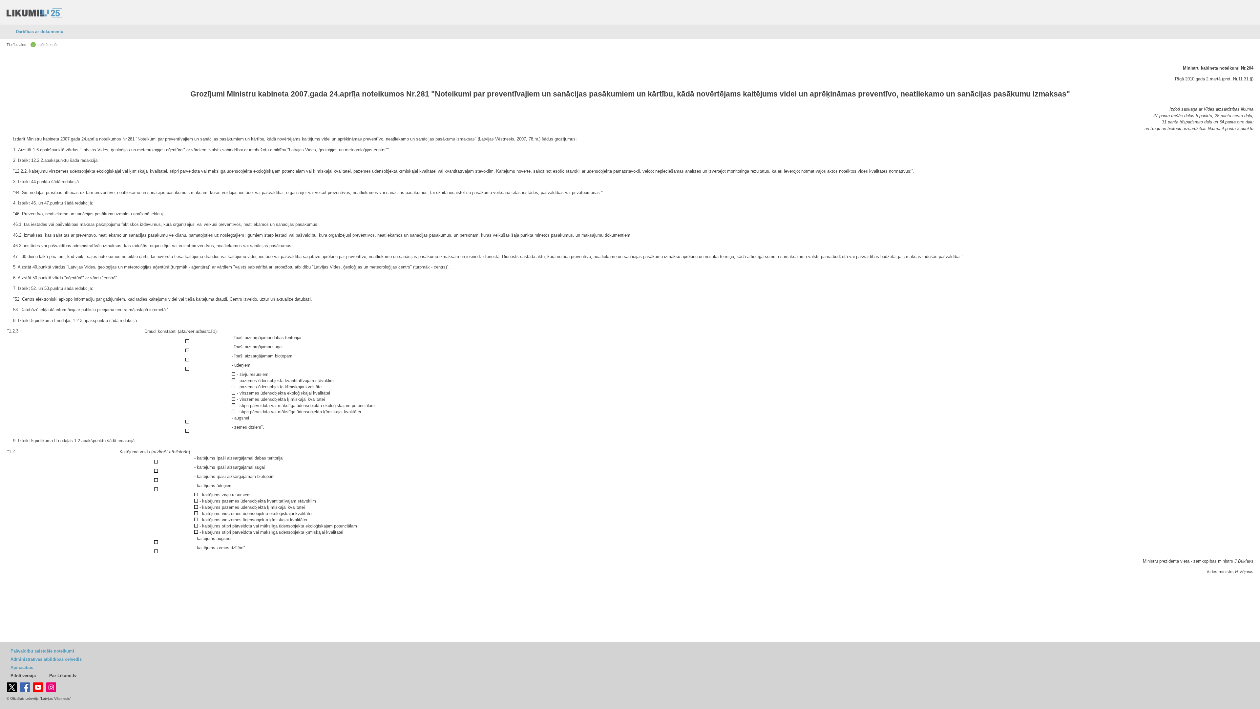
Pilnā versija (23, 675)
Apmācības (21, 667)
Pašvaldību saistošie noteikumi (42, 651)
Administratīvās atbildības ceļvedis (46, 659)
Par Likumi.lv (62, 675)
